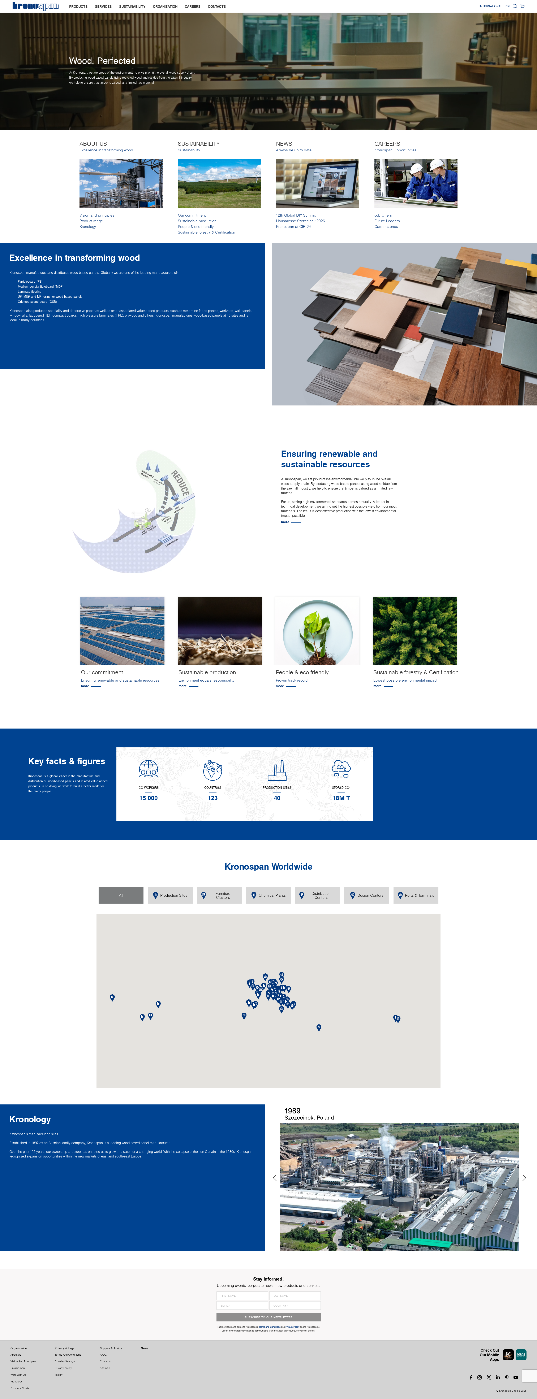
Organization (18, 1348)
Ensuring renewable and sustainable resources (120, 680)
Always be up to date (294, 150)
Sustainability (189, 150)
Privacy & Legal (65, 1348)
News (144, 1348)
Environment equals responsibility (206, 680)
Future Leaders (387, 220)
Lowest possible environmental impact (405, 680)
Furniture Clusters (223, 895)
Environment (17, 1368)
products (78, 6)
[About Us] (121, 183)
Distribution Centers (321, 895)
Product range (91, 220)
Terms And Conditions (68, 1354)
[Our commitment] (122, 634)
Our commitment (192, 215)
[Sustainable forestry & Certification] (414, 634)
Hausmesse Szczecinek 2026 (300, 220)
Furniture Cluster (20, 1388)
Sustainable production (197, 220)
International (491, 6)
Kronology (88, 226)
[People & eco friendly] (317, 634)
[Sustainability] (219, 183)
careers (193, 6)
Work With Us (18, 1375)
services (103, 6)
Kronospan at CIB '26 (294, 226)
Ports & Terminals (419, 895)
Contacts (105, 1361)
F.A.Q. (103, 1354)
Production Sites (173, 895)
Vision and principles (97, 215)
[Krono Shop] (522, 6)
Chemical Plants (272, 895)
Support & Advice (111, 1348)
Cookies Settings (65, 1361)
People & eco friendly (196, 226)
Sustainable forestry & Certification (206, 232)
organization (165, 6)
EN (508, 6)
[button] (273, 997)
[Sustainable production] (220, 634)
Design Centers (370, 895)
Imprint (59, 1375)
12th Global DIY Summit (296, 215)
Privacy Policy (63, 1368)
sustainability (132, 6)
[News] (317, 183)
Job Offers (383, 215)
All (121, 895)
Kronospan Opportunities (395, 150)
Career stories (386, 226)
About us (15, 1354)
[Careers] (415, 183)
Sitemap (105, 1368)
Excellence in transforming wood (106, 150)
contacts (217, 6)
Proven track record (292, 680)
